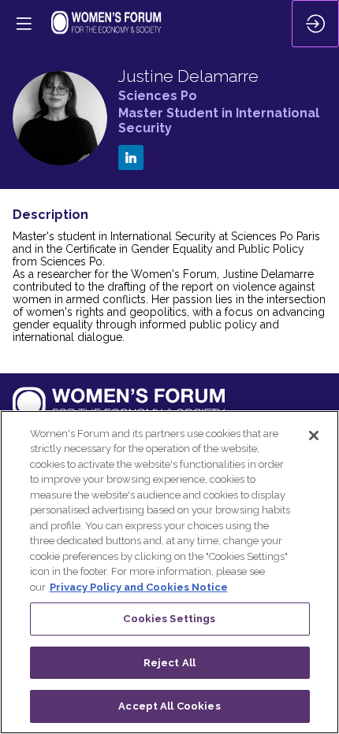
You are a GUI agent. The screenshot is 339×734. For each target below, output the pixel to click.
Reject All (169, 663)
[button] (23, 23)
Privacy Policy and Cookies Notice (139, 587)
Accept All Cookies (169, 706)
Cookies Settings (169, 619)
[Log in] (315, 23)
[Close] (313, 435)
